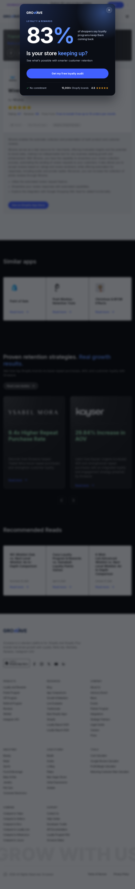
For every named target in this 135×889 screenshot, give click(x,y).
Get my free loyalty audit (67, 73)
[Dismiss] (109, 10)
